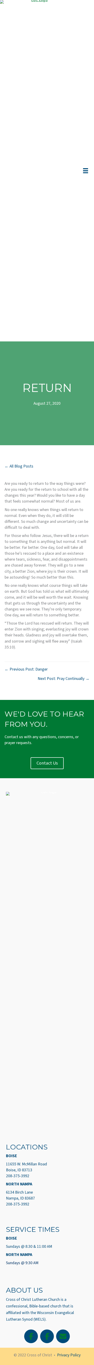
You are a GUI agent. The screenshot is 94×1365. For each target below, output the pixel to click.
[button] (31, 1336)
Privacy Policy (69, 1355)
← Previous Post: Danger (26, 669)
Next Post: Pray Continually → (63, 678)
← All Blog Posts (19, 466)
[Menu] (85, 170)
